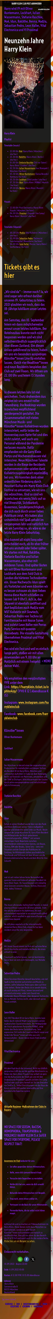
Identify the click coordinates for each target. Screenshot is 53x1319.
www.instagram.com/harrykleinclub (26, 704)
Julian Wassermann (27, 168)
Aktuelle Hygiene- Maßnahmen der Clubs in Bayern (25, 1108)
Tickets (45, 1304)
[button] (20, 1259)
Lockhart (22, 179)
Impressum (26, 1306)
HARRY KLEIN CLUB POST (31, 1304)
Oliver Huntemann (27, 173)
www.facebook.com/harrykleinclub (26, 716)
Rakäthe (22, 156)
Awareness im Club (12, 1160)
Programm (9, 1304)
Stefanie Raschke (26, 162)
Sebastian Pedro (26, 238)
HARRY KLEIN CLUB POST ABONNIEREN (27, 3)
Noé (20, 151)
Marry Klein (14, 1306)
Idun (21, 182)
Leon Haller (24, 244)
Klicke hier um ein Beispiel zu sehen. (19, 1241)
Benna (22, 188)
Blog (18, 1304)
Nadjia (22, 232)
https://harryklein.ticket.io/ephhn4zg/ (26, 689)
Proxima (23, 213)
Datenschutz (38, 1306)
